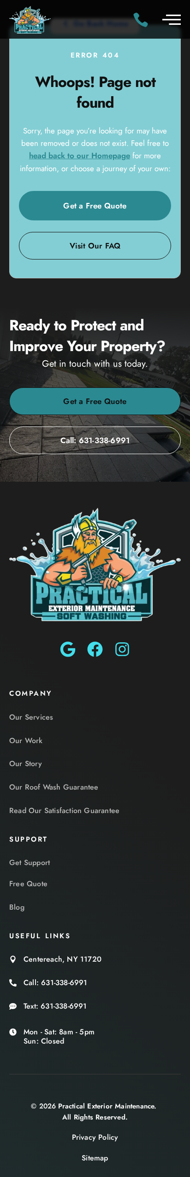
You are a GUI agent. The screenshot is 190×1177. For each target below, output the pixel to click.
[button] (171, 19)
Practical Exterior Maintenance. (107, 1106)
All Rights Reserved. (95, 1117)
